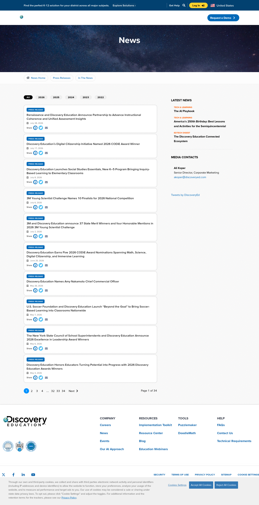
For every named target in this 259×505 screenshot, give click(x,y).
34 (63, 390)
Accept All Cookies (201, 485)
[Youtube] (33, 474)
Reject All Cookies (226, 485)
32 (53, 390)
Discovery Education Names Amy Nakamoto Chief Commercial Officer (73, 281)
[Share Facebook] (35, 128)
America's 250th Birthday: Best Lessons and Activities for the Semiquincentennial (200, 123)
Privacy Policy (68, 497)
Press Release (35, 110)
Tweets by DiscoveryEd (185, 194)
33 (58, 390)
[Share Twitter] (41, 128)
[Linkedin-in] (23, 474)
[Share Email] (46, 128)
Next (72, 390)
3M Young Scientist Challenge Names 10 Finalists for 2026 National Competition (80, 198)
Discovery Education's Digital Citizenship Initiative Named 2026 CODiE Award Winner (83, 143)
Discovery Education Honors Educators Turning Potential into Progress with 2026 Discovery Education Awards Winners (87, 366)
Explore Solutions (124, 5)
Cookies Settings (177, 485)
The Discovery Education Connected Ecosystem (197, 139)
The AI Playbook (184, 111)
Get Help (174, 5)
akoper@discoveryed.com (190, 177)
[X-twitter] (3, 474)
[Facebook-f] (13, 474)
